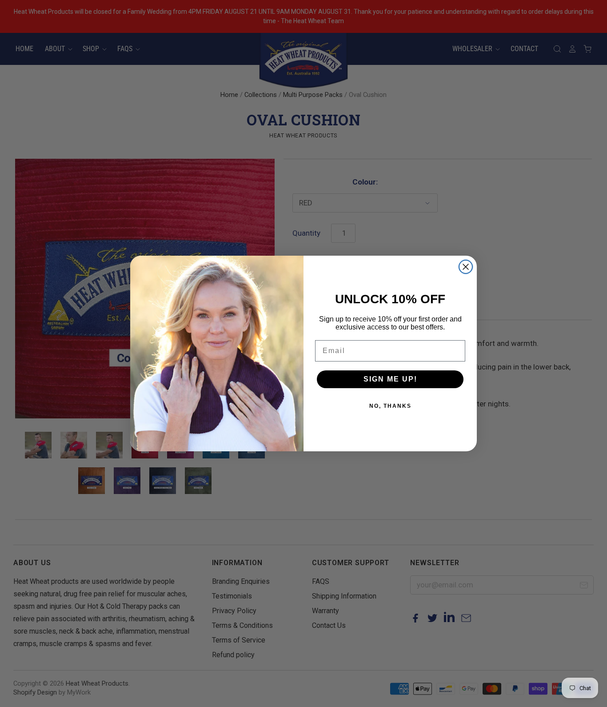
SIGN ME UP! (390, 379)
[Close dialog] (465, 266)
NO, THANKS (390, 406)
